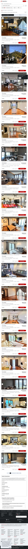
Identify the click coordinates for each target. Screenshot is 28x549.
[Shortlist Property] (25, 18)
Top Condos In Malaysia (22, 539)
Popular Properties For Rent (16, 530)
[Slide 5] (14, 276)
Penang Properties (22, 533)
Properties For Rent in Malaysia (16, 531)
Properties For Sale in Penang (10, 533)
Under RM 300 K (8, 487)
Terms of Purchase (21, 546)
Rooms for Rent (16, 543)
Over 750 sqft (7, 494)
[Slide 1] (12, 90)
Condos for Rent (16, 542)
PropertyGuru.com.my (3, 524)
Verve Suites (21, 541)
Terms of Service (12, 546)
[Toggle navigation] (27, 1)
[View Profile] (5, 18)
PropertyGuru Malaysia (3, 530)
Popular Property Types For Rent (16, 539)
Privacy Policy (16, 546)
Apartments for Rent (16, 541)
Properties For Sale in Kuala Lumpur (10, 535)
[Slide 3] (13, 276)
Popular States (22, 529)
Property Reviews (3, 531)
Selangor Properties (22, 532)
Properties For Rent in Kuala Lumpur (16, 535)
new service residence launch (11, 478)
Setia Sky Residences (22, 540)
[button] (2, 10)
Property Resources (4, 538)
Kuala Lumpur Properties (22, 531)
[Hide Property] (23, 18)
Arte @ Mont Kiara (22, 542)
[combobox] (13, 5)
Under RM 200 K (3, 487)
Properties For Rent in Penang (16, 533)
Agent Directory (3, 533)
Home (2, 3)
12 (17, 473)
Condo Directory (3, 532)
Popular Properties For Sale (10, 530)
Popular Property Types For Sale (10, 539)
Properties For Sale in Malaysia (10, 531)
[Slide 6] (15, 90)
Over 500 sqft (3, 494)
